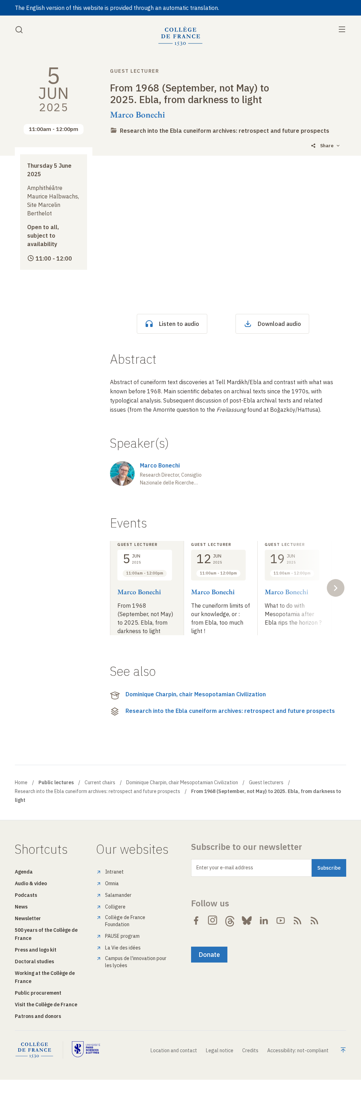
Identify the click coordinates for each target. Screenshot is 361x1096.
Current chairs (100, 782)
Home (21, 782)
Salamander (118, 895)
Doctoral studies (34, 961)
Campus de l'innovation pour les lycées (135, 962)
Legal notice (219, 1050)
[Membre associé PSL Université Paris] (86, 1050)
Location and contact (174, 1050)
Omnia (112, 883)
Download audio (279, 323)
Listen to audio (179, 323)
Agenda (24, 872)
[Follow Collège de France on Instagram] (213, 920)
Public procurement (38, 993)
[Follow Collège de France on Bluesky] (247, 920)
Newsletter (28, 918)
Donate (209, 955)
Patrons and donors (38, 1016)
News (21, 907)
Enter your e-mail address (224, 867)
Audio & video (31, 883)
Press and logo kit (35, 950)
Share (327, 146)
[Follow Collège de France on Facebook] (196, 920)
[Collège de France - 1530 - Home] (180, 36)
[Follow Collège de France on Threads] (230, 920)
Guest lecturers (266, 782)
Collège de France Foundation (125, 921)
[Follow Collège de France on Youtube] (281, 920)
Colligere (115, 907)
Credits (250, 1050)
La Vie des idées (123, 948)
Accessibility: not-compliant (298, 1050)
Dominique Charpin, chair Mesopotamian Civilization (196, 694)
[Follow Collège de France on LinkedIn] (264, 920)
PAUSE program (122, 936)
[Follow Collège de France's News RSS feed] (297, 920)
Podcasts (26, 895)
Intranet (114, 872)
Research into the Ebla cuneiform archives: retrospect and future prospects (224, 130)
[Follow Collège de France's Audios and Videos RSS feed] (314, 920)
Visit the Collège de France (46, 1004)
